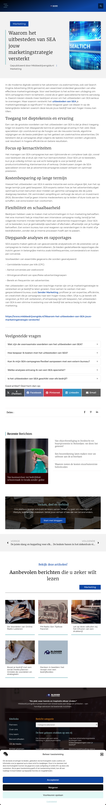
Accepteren (53, 780)
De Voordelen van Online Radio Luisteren (19, 627)
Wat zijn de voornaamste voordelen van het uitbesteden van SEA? (53, 344)
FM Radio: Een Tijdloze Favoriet (51, 627)
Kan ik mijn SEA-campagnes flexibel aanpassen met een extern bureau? (53, 361)
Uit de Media (15, 744)
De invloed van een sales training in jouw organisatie (48, 739)
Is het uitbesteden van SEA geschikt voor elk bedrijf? (53, 378)
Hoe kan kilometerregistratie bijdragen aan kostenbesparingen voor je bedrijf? (82, 741)
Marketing (19, 23)
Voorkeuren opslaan (53, 795)
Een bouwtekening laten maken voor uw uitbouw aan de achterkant (75, 455)
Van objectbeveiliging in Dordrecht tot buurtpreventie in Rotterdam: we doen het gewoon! (76, 443)
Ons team (14, 734)
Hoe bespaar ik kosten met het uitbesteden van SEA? (53, 353)
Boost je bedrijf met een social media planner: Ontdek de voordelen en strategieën (19, 670)
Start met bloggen (53, 520)
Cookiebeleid (52, 801)
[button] (101, 754)
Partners (13, 725)
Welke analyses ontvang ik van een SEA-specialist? (53, 370)
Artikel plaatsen (16, 749)
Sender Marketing (48, 292)
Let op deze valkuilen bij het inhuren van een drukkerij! (85, 629)
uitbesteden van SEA (64, 101)
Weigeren (53, 787)
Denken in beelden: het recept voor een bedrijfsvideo (52, 669)
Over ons (13, 729)
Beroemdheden (16, 739)
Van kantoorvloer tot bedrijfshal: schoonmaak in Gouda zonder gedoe (25, 478)
